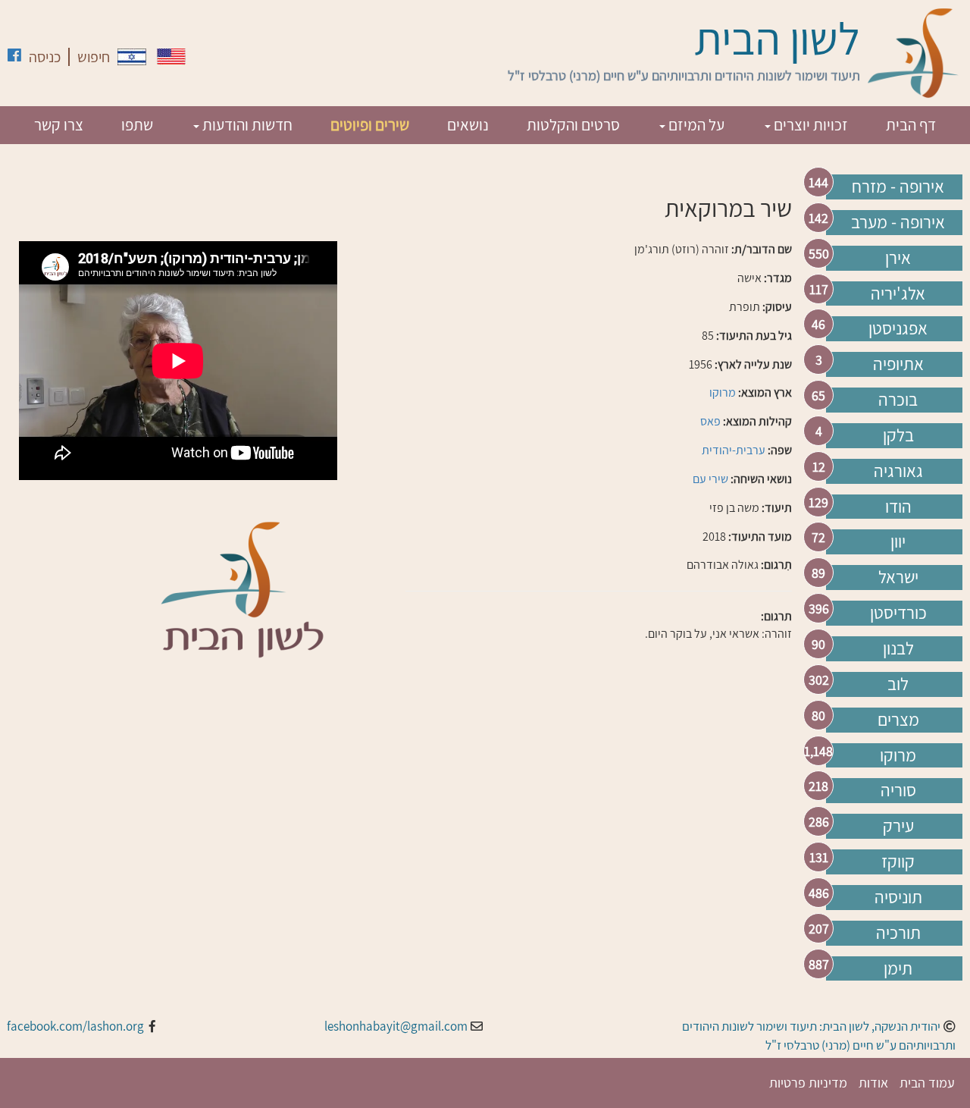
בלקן (898, 435)
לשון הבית (777, 38)
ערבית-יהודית (733, 450)
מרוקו (898, 755)
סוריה (898, 790)
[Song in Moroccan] (171, 56)
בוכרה (898, 399)
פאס (710, 421)
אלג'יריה (898, 293)
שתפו (137, 125)
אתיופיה (898, 364)
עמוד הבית (927, 1082)
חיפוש (93, 57)
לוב (898, 684)
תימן (898, 968)
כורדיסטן (898, 612)
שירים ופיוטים (369, 125)
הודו (898, 506)
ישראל (898, 577)
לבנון (898, 648)
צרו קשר (58, 125)
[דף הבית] (913, 53)
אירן (898, 257)
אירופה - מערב (898, 222)
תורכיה (898, 932)
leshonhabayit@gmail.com (396, 1026)
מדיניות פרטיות (808, 1082)
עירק (898, 826)
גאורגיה (898, 471)
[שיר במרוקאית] (131, 57)
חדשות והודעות (246, 125)
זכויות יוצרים (809, 125)
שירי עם (710, 479)
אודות (873, 1082)
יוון (898, 541)
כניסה (45, 57)
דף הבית (911, 125)
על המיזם (694, 125)
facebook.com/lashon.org (75, 1026)
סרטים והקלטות (573, 125)
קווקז (898, 861)
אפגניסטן (898, 328)
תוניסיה (898, 897)
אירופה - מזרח (898, 186)
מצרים (898, 719)
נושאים (468, 125)
